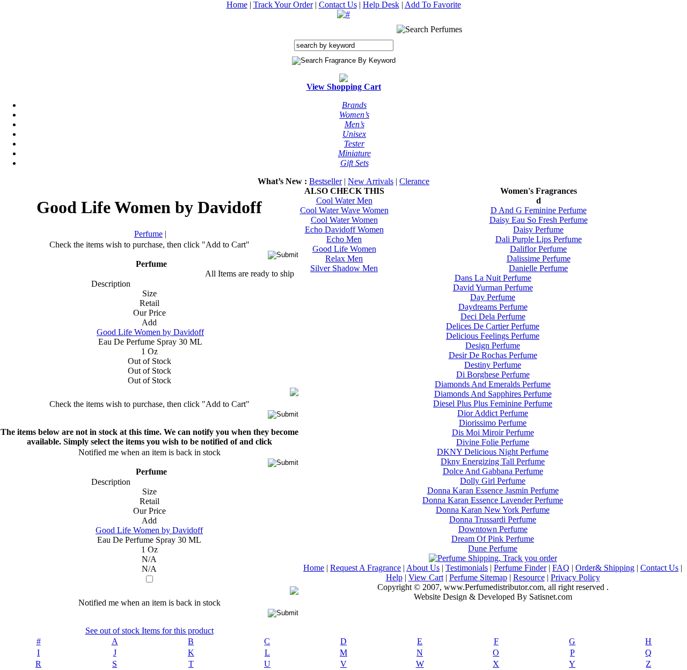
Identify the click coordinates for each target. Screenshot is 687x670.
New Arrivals (370, 181)
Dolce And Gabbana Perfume (493, 471)
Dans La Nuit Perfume (493, 277)
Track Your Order (283, 4)
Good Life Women (344, 248)
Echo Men (344, 239)
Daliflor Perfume (538, 248)
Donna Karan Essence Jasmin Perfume (493, 490)
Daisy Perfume (538, 229)
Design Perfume (492, 345)
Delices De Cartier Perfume (492, 326)
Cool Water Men (344, 200)
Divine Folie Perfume (492, 442)
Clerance (414, 181)
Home (236, 4)
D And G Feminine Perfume (539, 210)
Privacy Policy (575, 577)
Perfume (148, 233)
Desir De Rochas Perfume (493, 355)
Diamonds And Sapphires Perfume (493, 393)
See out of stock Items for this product (149, 630)
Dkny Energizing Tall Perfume (493, 461)
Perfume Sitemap (478, 577)
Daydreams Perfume (493, 306)
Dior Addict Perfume (492, 413)
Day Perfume (492, 297)
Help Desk (381, 4)
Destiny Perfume (492, 364)
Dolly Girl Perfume (492, 480)
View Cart (425, 577)
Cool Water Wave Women (344, 210)
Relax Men (344, 258)
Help (394, 577)
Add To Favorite (433, 4)
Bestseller (325, 181)
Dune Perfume (492, 548)
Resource (529, 577)
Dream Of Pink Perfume (492, 538)
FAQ (560, 567)
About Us (423, 567)
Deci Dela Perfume (493, 316)
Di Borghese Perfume (493, 374)
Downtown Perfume (493, 529)
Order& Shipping (604, 567)
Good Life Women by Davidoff (150, 332)
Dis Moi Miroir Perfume (493, 432)
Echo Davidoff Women (344, 229)
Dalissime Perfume (539, 258)
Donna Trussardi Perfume (492, 519)
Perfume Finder (520, 567)
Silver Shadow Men (344, 268)
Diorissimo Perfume (493, 422)
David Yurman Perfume (493, 287)
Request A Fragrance (365, 567)
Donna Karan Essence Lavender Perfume (492, 500)
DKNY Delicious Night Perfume (493, 451)
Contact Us (338, 4)
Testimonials (466, 567)
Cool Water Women (344, 219)
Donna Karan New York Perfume (493, 509)
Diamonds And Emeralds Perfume (493, 384)
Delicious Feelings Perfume (492, 335)
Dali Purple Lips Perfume (538, 239)
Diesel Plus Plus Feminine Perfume (492, 403)
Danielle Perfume (538, 268)
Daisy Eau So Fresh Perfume (538, 219)
